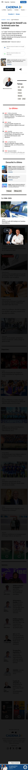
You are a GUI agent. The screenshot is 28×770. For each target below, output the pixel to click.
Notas (18, 14)
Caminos (12, 2)
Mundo (9, 122)
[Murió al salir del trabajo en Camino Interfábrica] (14, 209)
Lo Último (4, 10)
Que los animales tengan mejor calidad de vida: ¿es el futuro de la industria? (14, 145)
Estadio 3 (11, 14)
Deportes (7, 2)
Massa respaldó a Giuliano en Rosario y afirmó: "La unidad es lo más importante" (14, 116)
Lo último (13, 108)
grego (23, 98)
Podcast (9, 191)
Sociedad (10, 131)
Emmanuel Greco (8, 88)
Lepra (19, 98)
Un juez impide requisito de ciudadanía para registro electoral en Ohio (14, 125)
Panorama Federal (12, 151)
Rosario (23, 10)
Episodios (9, 64)
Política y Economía (12, 113)
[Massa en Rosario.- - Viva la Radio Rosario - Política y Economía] (4, 178)
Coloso (20, 93)
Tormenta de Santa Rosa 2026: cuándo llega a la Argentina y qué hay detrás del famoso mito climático (14, 135)
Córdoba (16, 10)
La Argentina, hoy (12, 142)
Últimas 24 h (18, 191)
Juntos (3, 219)
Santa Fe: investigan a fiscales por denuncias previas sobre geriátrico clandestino (14, 154)
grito (22, 87)
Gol (19, 87)
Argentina (9, 10)
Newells (20, 96)
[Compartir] (20, 69)
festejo (20, 90)
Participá (23, 2)
